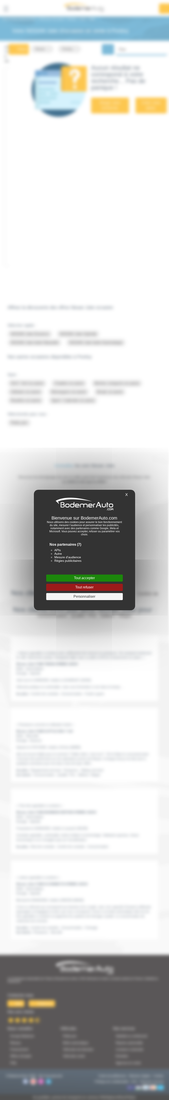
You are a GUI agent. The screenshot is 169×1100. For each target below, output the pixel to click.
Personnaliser (84, 596)
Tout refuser (84, 587)
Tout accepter (84, 578)
